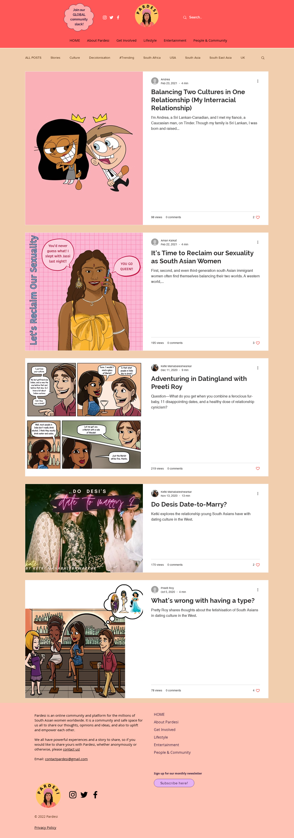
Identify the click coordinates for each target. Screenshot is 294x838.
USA (173, 57)
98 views (156, 217)
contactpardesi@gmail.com (66, 759)
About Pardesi (166, 722)
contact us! (71, 749)
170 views (157, 564)
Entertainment (166, 744)
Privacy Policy (45, 827)
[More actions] (259, 81)
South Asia (192, 57)
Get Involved (164, 729)
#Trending (126, 57)
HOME (159, 714)
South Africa (152, 57)
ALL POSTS (33, 57)
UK (243, 57)
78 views (156, 690)
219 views (157, 468)
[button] (263, 58)
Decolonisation (99, 57)
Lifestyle (161, 737)
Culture (75, 57)
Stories (55, 57)
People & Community (172, 752)
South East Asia (220, 57)
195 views (157, 343)
